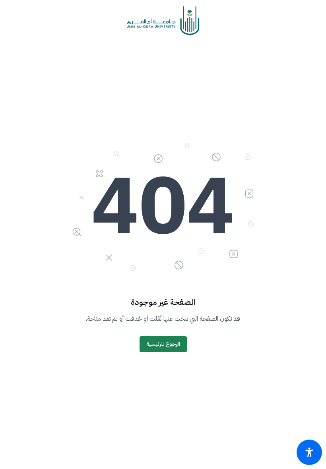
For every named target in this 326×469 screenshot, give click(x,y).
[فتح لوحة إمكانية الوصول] (309, 452)
